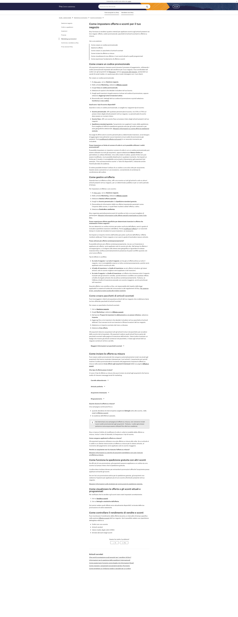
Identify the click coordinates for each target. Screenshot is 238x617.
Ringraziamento (96, 399)
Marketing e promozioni (80, 17)
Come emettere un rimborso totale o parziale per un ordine (110, 568)
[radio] (114, 542)
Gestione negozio (66, 23)
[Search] (147, 6)
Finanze (63, 35)
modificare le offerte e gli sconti (110, 139)
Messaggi (112, 72)
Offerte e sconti (104, 518)
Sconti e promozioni (96, 17)
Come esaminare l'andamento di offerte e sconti (108, 59)
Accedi (176, 6)
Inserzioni (64, 31)
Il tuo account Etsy (67, 47)
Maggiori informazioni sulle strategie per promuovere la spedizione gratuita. (116, 484)
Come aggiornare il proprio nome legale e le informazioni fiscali (111, 563)
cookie (129, 1)
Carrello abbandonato (98, 380)
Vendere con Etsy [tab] (127, 12)
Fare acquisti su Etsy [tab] (112, 12)
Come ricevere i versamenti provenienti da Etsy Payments (109, 566)
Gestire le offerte (97, 48)
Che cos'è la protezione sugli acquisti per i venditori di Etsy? (110, 557)
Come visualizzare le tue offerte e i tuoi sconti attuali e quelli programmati (117, 56)
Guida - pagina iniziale (65, 17)
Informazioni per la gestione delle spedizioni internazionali (109, 560)
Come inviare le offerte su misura (102, 53)
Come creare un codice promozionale (104, 45)
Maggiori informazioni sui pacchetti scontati (106, 346)
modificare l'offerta (130, 229)
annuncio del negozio (129, 72)
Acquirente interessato (99, 393)
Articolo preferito (97, 386)
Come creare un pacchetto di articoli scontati (107, 50)
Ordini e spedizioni (67, 27)
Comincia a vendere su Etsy (70, 43)
